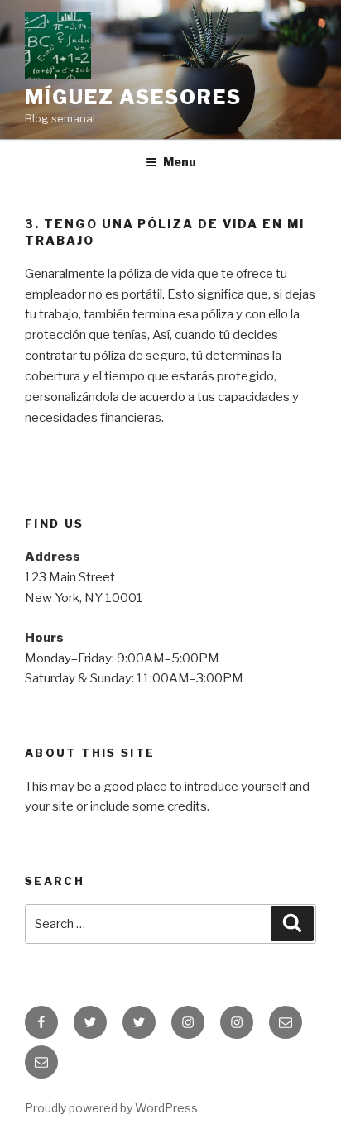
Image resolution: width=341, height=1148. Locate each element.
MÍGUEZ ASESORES (133, 97)
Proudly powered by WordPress (111, 1108)
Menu (179, 162)
